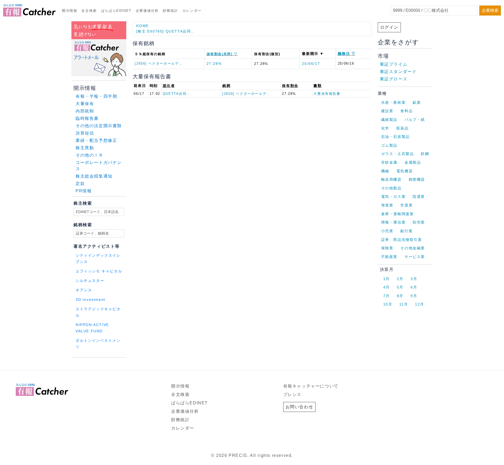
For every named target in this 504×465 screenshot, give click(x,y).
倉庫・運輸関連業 (397, 214)
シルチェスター (90, 281)
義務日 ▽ (347, 53)
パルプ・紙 (415, 119)
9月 (414, 296)
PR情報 (84, 191)
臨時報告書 (87, 118)
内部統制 (85, 111)
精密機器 (417, 179)
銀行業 (406, 231)
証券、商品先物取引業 (401, 239)
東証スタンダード (398, 71)
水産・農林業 (393, 102)
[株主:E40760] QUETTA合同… (165, 31)
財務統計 (170, 11)
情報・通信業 (393, 222)
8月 (400, 296)
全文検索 (89, 11)
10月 (387, 304)
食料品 (406, 111)
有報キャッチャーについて (311, 386)
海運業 (387, 205)
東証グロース (394, 79)
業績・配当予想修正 (96, 140)
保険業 (387, 248)
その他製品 (391, 188)
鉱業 (417, 102)
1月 (386, 279)
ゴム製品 (389, 145)
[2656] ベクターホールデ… (159, 63)
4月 (386, 287)
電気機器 (404, 171)
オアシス (84, 290)
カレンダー (192, 11)
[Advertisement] (135, 364)
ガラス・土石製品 (397, 154)
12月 (419, 304)
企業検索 (490, 10)
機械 (385, 171)
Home (142, 26)
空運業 (406, 205)
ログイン (389, 27)
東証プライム (394, 64)
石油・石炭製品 (395, 137)
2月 (400, 279)
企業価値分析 (147, 11)
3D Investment (90, 300)
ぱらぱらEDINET (116, 11)
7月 (386, 296)
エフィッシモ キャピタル (99, 271)
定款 (80, 183)
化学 (385, 128)
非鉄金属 (389, 162)
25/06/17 (311, 63)
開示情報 (69, 11)
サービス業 (415, 257)
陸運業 (419, 196)
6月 (414, 287)
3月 (414, 279)
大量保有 (85, 103)
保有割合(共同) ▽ (222, 54)
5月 (400, 287)
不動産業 (389, 257)
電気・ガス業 (393, 196)
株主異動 (85, 148)
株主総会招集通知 (94, 176)
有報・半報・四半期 (96, 96)
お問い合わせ (299, 407)
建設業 (387, 111)
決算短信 (85, 133)
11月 (403, 304)
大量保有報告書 (326, 94)
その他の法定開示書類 (99, 125)
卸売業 (419, 222)
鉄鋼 (425, 154)
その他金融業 (412, 248)
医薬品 (402, 128)
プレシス (292, 394)
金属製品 (413, 162)
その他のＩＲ (89, 155)
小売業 (387, 231)
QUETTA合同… (176, 94)
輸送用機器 (391, 179)
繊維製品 (389, 119)
